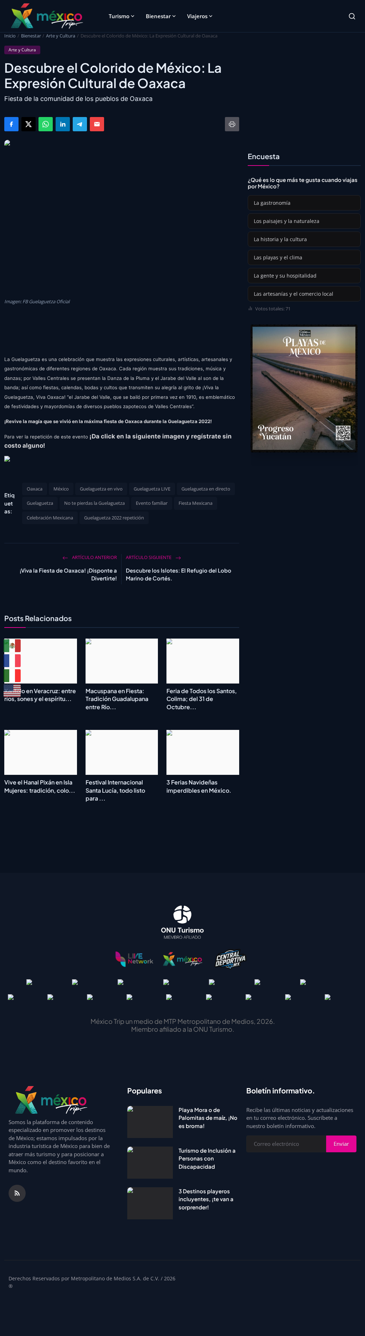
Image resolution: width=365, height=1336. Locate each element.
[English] (12, 690)
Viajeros (197, 16)
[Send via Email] (97, 124)
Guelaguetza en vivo (101, 489)
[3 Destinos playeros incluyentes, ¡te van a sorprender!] (150, 1203)
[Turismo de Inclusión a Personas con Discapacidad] (150, 1163)
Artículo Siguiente (149, 557)
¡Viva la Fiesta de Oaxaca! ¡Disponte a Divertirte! (68, 574)
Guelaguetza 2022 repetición (114, 517)
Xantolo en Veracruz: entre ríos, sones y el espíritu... (40, 694)
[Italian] (12, 675)
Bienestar (158, 16)
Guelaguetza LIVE (152, 489)
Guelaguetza (40, 503)
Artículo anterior (94, 557)
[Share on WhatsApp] (45, 124)
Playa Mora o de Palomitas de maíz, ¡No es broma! (208, 1117)
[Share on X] (28, 124)
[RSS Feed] (17, 1193)
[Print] (232, 124)
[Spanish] (12, 645)
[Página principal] (46, 16)
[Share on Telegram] (80, 124)
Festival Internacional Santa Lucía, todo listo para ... (115, 790)
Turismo (119, 16)
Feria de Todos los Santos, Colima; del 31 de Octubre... (201, 699)
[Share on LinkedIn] (63, 124)
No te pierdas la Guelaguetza (94, 503)
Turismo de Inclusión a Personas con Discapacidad (207, 1158)
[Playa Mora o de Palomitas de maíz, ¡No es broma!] (150, 1122)
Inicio (10, 35)
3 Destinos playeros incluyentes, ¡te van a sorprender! (206, 1199)
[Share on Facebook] (11, 124)
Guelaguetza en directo (205, 489)
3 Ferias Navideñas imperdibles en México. (198, 786)
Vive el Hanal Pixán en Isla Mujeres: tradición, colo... (39, 786)
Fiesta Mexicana (195, 503)
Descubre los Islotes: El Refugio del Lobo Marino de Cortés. (178, 574)
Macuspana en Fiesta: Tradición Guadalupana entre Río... (117, 699)
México (61, 489)
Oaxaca (34, 489)
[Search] (352, 16)
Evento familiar (152, 503)
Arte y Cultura (60, 35)
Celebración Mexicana (50, 517)
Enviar (341, 1143)
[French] (12, 660)
